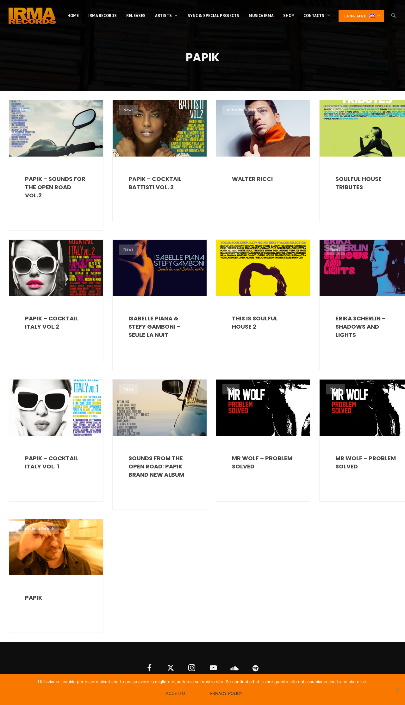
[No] (397, 689)
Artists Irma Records (244, 110)
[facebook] (149, 668)
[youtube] (213, 668)
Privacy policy (226, 693)
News (25, 110)
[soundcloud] (234, 668)
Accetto (175, 693)
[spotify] (256, 668)
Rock (231, 389)
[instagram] (192, 668)
